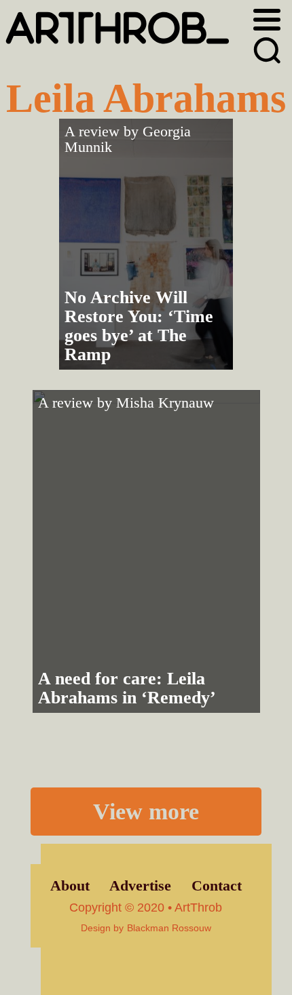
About (70, 886)
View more (146, 811)
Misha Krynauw (165, 403)
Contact (216, 886)
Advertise (140, 886)
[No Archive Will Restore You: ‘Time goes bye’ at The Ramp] (146, 244)
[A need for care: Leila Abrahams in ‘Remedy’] (146, 551)
